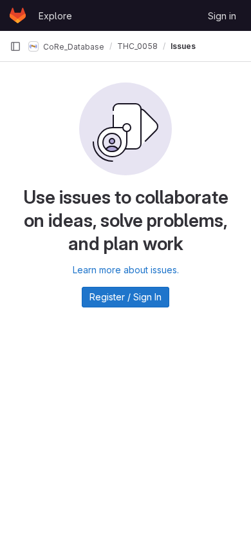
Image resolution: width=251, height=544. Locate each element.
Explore (55, 15)
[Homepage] (17, 15)
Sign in (222, 15)
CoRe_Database (72, 46)
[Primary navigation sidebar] (15, 46)
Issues (183, 46)
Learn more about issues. (126, 269)
